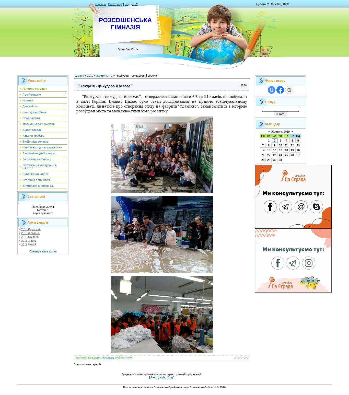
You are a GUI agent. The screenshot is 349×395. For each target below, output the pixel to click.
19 (292, 150)
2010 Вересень (31, 229)
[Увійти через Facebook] (280, 90)
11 (286, 145)
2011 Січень (29, 240)
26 (292, 155)
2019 (90, 75)
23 (274, 155)
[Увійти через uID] (271, 90)
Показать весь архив (43, 251)
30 (274, 159)
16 (274, 150)
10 (280, 145)
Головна (100, 4)
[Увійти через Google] (289, 90)
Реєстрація (115, 4)
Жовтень (102, 75)
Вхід (127, 4)
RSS (135, 4)
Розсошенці (108, 357)
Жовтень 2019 (280, 131)
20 (298, 150)
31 (280, 159)
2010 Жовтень (30, 233)
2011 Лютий (28, 244)
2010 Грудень (30, 236)
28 (262, 159)
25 (286, 155)
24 (280, 155)
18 (286, 150)
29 (268, 159)
